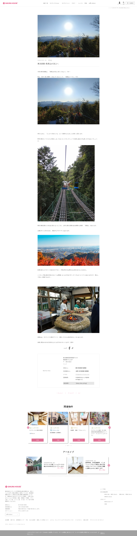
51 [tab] (86, 473)
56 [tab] (92, 473)
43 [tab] (77, 473)
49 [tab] (84, 473)
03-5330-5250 (81, 368)
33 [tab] (65, 473)
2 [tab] (28, 473)
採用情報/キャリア (20, 520)
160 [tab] (73, 476)
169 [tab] (84, 476)
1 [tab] (65, 445)
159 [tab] (72, 476)
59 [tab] (96, 473)
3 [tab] (29, 473)
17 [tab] (46, 473)
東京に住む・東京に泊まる (110, 494)
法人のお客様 (32, 520)
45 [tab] (79, 473)
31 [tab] (63, 473)
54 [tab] (90, 473)
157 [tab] (70, 476)
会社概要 (7, 520)
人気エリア (103, 499)
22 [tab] (52, 473)
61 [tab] (98, 473)
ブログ (73, 3)
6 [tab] (71, 445)
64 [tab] (102, 473)
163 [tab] (77, 476)
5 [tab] (70, 445)
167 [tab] (82, 476)
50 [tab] (85, 473)
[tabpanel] (37, 427)
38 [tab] (71, 473)
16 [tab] (45, 473)
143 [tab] (53, 476)
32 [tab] (64, 473)
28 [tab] (59, 473)
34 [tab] (66, 473)
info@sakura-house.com (82, 374)
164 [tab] (78, 476)
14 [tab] (42, 473)
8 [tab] (35, 473)
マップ (65, 364)
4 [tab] (69, 445)
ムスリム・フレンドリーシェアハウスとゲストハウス (61, 520)
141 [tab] (51, 476)
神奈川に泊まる (108, 496)
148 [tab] (59, 476)
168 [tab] (83, 476)
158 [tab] (71, 476)
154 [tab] (66, 476)
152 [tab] (64, 476)
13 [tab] (41, 473)
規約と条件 (85, 520)
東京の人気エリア (108, 501)
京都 (105, 504)
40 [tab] (73, 473)
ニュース (80, 3)
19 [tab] (48, 473)
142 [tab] (52, 476)
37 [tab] (70, 473)
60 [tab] (97, 473)
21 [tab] (51, 473)
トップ (110, 7)
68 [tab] (107, 473)
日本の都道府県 (104, 492)
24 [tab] (54, 473)
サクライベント (66, 3)
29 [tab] (60, 473)
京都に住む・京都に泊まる (125, 494)
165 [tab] (79, 476)
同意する (102, 533)
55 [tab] (91, 473)
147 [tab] (58, 476)
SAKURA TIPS (115, 7)
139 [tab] (48, 476)
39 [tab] (72, 473)
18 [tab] (47, 473)
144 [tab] (54, 476)
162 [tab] (76, 476)
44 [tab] (78, 473)
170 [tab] (85, 476)
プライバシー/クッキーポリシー (97, 520)
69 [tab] (108, 473)
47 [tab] (82, 473)
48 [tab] (83, 473)
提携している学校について (43, 520)
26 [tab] (57, 473)
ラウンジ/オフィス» (23, 510)
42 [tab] (76, 473)
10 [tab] (38, 473)
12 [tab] (40, 473)
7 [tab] (34, 473)
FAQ (86, 3)
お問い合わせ (92, 3)
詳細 (37, 440)
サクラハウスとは (54, 3)
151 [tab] (63, 476)
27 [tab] (58, 473)
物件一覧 (45, 3)
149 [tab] (60, 476)
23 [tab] (53, 473)
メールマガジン (78, 520)
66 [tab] (104, 473)
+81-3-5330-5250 (82, 371)
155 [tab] (67, 476)
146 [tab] (57, 476)
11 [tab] (39, 473)
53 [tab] (89, 473)
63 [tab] (101, 473)
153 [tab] (65, 476)
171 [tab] (86, 476)
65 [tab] (103, 473)
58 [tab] (95, 473)
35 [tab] (67, 473)
